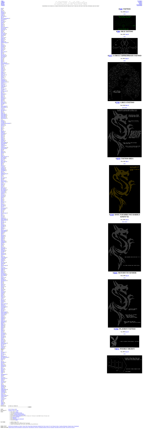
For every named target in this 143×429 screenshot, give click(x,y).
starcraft (2, 342)
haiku (2, 149)
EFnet (13, 409)
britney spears (3, 62)
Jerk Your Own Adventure (13, 426)
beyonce (2, 49)
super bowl (3, 346)
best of (2, 47)
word (2, 393)
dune (2, 111)
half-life (2, 151)
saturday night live (4, 312)
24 (1, 9)
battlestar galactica (4, 42)
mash (2, 221)
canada (2, 68)
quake (2, 294)
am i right (2, 21)
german (2, 141)
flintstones (2, 131)
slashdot (2, 329)
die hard (2, 99)
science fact (3, 314)
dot (1, 105)
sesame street (3, 320)
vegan (2, 380)
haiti (1, 150)
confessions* (3, 80)
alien (2, 17)
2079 (118, 159)
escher (2, 120)
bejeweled (2, 45)
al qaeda (2, 15)
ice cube (2, 166)
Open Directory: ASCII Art (33, 427)
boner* (2, 57)
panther (2, 269)
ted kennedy (3, 352)
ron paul (2, 307)
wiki (1, 384)
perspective (3, 277)
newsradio (2, 251)
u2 (1, 373)
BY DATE (140, 2)
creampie (2, 86)
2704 (116, 329)
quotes (16, 419)
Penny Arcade (46, 426)
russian (2, 308)
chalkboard (3, 72)
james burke (3, 180)
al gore (2, 14)
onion (2, 261)
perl (1, 276)
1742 (117, 102)
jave (1, 182)
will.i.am (2, 387)
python (2, 293)
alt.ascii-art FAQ (25, 427)
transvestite (3, 366)
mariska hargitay (4, 220)
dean (2, 91)
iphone (2, 174)
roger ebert (3, 305)
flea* (2, 130)
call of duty (3, 65)
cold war (2, 78)
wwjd (2, 397)
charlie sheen (3, 74)
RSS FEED (3, 4)
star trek (2, 340)
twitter (2, 372)
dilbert (2, 100)
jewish (2, 186)
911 (1, 10)
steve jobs (2, 344)
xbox (2, 400)
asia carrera (3, 34)
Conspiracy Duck (11, 410)
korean (2, 203)
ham (1, 154)
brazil (2, 59)
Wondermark (76, 426)
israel (2, 179)
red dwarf (2, 301)
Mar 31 (127, 105)
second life (3, 317)
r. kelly (2, 297)
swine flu (2, 348)
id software (3, 167)
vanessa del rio (3, 378)
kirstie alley (3, 201)
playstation (3, 279)
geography (3, 140)
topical (2, 364)
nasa (1, 245)
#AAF (9, 409)
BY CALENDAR (139, 4)
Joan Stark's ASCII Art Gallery (60, 427)
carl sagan (2, 69)
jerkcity (2, 184)
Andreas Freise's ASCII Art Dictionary (15, 427)
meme (2, 227)
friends (2, 137)
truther (2, 370)
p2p (1, 266)
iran (1, 175)
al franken (2, 13)
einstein (2, 113)
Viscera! (24, 426)
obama (2, 256)
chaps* (2, 73)
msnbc (2, 239)
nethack (2, 249)
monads (2, 237)
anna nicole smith (4, 27)
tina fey (2, 359)
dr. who (2, 109)
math (2, 223)
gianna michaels (3, 142)
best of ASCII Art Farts (18, 412)
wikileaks (2, 385)
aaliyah (2, 11)
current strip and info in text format (19, 414)
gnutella (2, 144)
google (2, 146)
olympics (2, 260)
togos (2, 361)
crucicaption (3, 88)
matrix (2, 224)
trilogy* (2, 368)
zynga (2, 404)
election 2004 (3, 114)
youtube (2, 402)
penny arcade (3, 275)
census (2, 71)
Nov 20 (127, 351)
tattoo (125, 36)
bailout (2, 40)
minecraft (2, 235)
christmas (2, 76)
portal (2, 290)
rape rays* (2, 299)
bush (2, 64)
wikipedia (2, 386)
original (2, 263)
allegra (2, 20)
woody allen (3, 392)
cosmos (2, 84)
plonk (2, 281)
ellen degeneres (3, 118)
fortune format (18, 415)
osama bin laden (4, 265)
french (2, 135)
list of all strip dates (16, 416)
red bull (2, 300)
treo (1, 367)
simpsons (2, 326)
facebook (2, 124)
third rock (2, 358)
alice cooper (3, 16)
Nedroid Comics (71, 426)
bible (2, 50)
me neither (3, 225)
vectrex (2, 379)
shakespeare (3, 321)
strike (2, 345)
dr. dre (2, 108)
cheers (2, 75)
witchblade (3, 390)
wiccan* (2, 382)
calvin (2, 66)
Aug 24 (127, 58)
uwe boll (2, 377)
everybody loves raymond (5, 123)
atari (1, 36)
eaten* (2, 112)
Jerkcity (20, 426)
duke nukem (3, 110)
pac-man (2, 267)
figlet (2, 128)
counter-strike (3, 85)
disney (2, 101)
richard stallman (3, 303)
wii (1, 383)
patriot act (2, 271)
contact (2, 82)
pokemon (2, 284)
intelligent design (4, 173)
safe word (2, 309)
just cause (2, 194)
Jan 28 (127, 34)
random (17, 411)
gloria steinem (3, 143)
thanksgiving (3, 356)
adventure (2, 12)
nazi (1, 246)
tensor (2, 353)
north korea (3, 254)
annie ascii (3, 28)
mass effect (3, 222)
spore (2, 338)
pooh (2, 287)
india (2, 171)
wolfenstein (3, 391)
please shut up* (3, 280)
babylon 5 (2, 39)
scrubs (2, 315)
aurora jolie (3, 37)
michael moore (3, 231)
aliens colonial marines (5, 18)
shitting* (2, 323)
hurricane (2, 165)
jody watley (3, 188)
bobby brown (3, 55)
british (2, 61)
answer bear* (3, 29)
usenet (2, 375)
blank (2, 52)
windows (2, 388)
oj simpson (3, 258)
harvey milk (3, 158)
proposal (2, 292)
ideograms (2, 168)
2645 (115, 273)
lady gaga (2, 205)
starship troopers (4, 343)
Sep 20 (127, 275)
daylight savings (4, 90)
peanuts (2, 272)
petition (2, 278)
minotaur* (2, 236)
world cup (2, 394)
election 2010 (3, 116)
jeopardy (2, 183)
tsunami (2, 371)
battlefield (2, 41)
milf (1, 234)
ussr (1, 376)
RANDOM (2, 2)
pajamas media (3, 268)
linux (2, 210)
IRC (16, 409)
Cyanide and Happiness (63, 426)
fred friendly (3, 133)
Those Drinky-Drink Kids (32, 426)
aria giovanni (3, 33)
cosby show (3, 83)
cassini (2, 70)
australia (2, 38)
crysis (2, 89)
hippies (2, 162)
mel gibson (3, 226)
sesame (2, 319)
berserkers (2, 46)
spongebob (3, 337)
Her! (27, 426)
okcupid (2, 259)
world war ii (3, 396)
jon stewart (3, 191)
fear (1, 127)
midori (2, 233)
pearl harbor (3, 273)
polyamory (3, 286)
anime (2, 26)
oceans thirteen (3, 257)
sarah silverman (3, 311)
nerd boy (2, 247)
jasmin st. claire (3, 181)
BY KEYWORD (139, 5)
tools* (2, 363)
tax (1, 350)
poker (2, 285)
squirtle (2, 339)
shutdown (2, 324)
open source (3, 262)
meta (2, 229)
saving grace (3, 313)
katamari (2, 196)
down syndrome (4, 107)
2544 (112, 215)
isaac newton (3, 177)
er (1, 119)
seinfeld (2, 318)
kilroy (2, 198)
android (2, 24)
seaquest (2, 316)
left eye (2, 209)
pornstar (2, 289)
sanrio (2, 310)
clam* (2, 77)
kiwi (1, 202)
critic (2, 87)
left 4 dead (3, 208)
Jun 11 (127, 219)
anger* (2, 25)
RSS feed (14, 417)
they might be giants (4, 357)
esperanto (2, 121)
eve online (2, 122)
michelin (2, 232)
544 (121, 9)
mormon (2, 238)
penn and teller (3, 274)
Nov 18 (127, 331)
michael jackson (3, 230)
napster (2, 244)
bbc (1, 43)
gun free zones (3, 148)
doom (2, 104)
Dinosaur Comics (56, 426)
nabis (2, 243)
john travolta (3, 190)
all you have (3, 19)
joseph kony (3, 192)
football (2, 132)
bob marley (3, 54)
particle (2, 270)
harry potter (3, 157)
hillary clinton (3, 161)
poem (2, 283)
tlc (1, 360)
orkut (2, 264)
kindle (2, 199)
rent (1, 302)
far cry (2, 126)
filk (1, 129)
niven (2, 252)
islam (2, 178)
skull (2, 328)
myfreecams (3, 241)
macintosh (2, 218)
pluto (2, 282)
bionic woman (3, 51)
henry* (2, 159)
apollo (2, 30)
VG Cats (50, 426)
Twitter (17, 410)
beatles (2, 44)
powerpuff (3, 291)
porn (1, 288)
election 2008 (3, 115)
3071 (117, 349)
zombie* (2, 403)
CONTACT (3, 5)
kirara (2, 200)
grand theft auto (3, 147)
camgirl (2, 67)
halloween (2, 152)
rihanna (2, 304)
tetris (2, 355)
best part (2, 48)
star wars (2, 341)
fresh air (2, 136)
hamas (2, 155)
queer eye (2, 296)
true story (2, 369)
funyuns (2, 138)
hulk (1, 164)
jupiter (2, 193)
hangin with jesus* (4, 156)
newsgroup (3, 250)
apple (2, 31)
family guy (3, 125)
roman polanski (3, 306)
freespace (2, 134)
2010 (2, 8)
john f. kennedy (3, 189)
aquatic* (2, 32)
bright (2, 60)
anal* (2, 23)
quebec (2, 295)
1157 (110, 56)
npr (1, 255)
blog (1, 53)
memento (2, 228)
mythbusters (3, 242)
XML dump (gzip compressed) (18, 418)
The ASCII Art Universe (70, 427)
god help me (3, 145)
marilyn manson (3, 219)
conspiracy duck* (4, 81)
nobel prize (3, 253)
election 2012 (3, 117)
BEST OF (2, 3)
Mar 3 (127, 161)
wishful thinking (4, 389)
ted (1, 351)
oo (18, 426)
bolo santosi (3, 56)
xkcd (2, 401)
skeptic (2, 327)
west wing (2, 381)
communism (3, 79)
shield (2, 322)
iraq (1, 176)
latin (1, 206)
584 (118, 31)
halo (1, 153)
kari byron (2, 195)
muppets (2, 240)
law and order (3, 207)
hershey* (2, 160)
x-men (2, 399)
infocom (2, 172)
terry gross (3, 354)
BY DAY (140, 3)
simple (2, 325)
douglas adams (3, 106)
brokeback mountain (4, 63)
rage (1, 298)
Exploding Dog (40, 426)
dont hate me (3, 103)
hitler (2, 163)
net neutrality (3, 248)
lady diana (2, 204)
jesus (2, 185)
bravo (2, 58)
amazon (2, 22)
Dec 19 (126, 11)
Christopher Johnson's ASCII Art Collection (46, 427)
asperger (2, 35)
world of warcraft (4, 395)
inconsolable (3, 170)
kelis (1, 197)
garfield (2, 139)
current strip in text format (19, 413)
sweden (2, 347)
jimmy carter (3, 187)
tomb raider (3, 362)
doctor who (3, 102)
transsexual (3, 365)
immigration (3, 169)
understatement (3, 374)
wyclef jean (3, 398)
